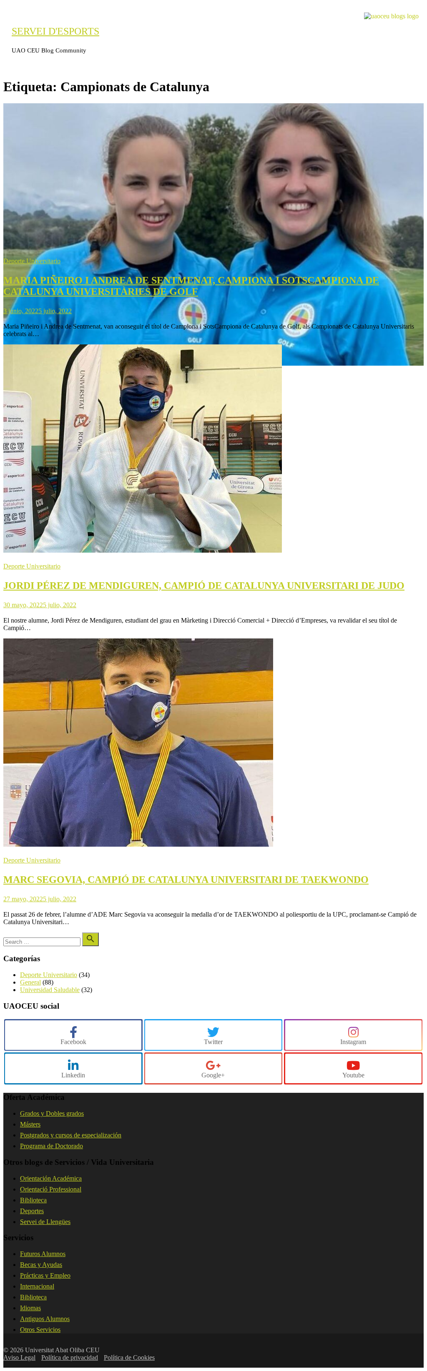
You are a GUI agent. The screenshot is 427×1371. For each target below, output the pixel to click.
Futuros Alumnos (42, 1253)
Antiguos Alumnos (45, 1318)
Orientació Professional (50, 1189)
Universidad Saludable (50, 989)
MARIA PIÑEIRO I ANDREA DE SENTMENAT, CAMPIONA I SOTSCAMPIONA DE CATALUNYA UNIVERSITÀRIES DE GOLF (191, 286)
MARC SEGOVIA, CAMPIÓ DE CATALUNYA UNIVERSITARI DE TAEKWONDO (186, 879)
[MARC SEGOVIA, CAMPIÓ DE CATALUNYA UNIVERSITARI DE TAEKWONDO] (138, 844)
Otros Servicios (40, 1329)
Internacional (37, 1286)
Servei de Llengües (45, 1221)
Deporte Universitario (31, 260)
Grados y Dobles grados (52, 1113)
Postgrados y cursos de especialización (70, 1135)
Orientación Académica (51, 1178)
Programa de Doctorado (51, 1145)
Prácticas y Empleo (45, 1275)
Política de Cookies (129, 1357)
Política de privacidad (69, 1357)
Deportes (32, 1210)
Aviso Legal (19, 1357)
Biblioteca (33, 1200)
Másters (30, 1124)
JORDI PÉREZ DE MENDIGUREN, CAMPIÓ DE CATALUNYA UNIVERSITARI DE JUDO (203, 585)
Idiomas (30, 1307)
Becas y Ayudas (41, 1264)
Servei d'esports (55, 31)
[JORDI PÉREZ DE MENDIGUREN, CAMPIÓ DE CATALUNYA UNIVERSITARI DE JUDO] (142, 550)
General (30, 982)
